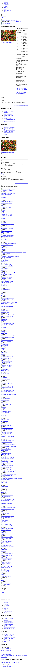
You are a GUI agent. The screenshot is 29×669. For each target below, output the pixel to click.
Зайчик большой (5, 412)
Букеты (6, 112)
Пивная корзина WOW (7, 299)
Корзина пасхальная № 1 (7, 194)
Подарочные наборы (9, 130)
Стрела (2, 416)
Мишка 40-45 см (5, 370)
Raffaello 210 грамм (6, 366)
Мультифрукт (4, 345)
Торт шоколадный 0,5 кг (7, 387)
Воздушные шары (8, 131)
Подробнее (4, 173)
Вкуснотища (4, 488)
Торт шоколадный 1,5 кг (7, 266)
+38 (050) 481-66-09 (7, 23)
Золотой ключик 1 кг (6, 358)
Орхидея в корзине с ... (7, 257)
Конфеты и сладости (9, 127)
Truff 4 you (3, 320)
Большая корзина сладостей (8, 475)
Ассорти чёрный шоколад (7, 471)
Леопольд (3, 354)
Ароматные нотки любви (7, 337)
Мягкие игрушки (8, 132)
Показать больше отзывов (21, 183)
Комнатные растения (9, 119)
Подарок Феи (4, 421)
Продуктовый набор (6, 463)
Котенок (3, 295)
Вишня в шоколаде (6, 504)
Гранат (2, 211)
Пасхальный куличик (6, 203)
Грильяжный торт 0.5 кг (7, 324)
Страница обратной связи (7, 655)
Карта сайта (4, 657)
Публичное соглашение (7, 666)
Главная (6, 2)
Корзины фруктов (8, 128)
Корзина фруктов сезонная (8, 395)
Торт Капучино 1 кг (6, 542)
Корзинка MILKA (5, 454)
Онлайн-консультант (6, 654)
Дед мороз (3, 249)
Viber (17, 93)
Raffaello (3, 534)
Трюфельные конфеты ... (7, 274)
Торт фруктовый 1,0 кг (7, 500)
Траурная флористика (9, 121)
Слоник (3, 328)
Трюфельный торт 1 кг (7, 517)
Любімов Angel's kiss (6, 467)
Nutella (2, 349)
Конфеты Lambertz (5, 232)
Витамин (3, 483)
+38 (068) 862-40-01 (16, 21)
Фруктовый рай (5, 572)
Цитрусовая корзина (6, 307)
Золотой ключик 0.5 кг (7, 383)
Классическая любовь (6, 496)
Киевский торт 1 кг (6, 404)
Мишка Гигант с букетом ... (8, 303)
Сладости (3, 287)
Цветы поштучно (8, 118)
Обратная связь (8, 10)
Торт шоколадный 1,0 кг (7, 525)
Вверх (2, 592)
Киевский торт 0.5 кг (6, 555)
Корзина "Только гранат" (7, 224)
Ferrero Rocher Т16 (5, 567)
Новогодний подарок (6, 215)
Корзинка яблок (5, 291)
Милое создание (5, 312)
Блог (5, 9)
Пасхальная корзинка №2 (7, 190)
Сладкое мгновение (6, 278)
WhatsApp (22, 93)
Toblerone (3, 240)
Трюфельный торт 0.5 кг (7, 546)
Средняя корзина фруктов (7, 458)
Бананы (3, 198)
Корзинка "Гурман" (6, 379)
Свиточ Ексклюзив (6, 559)
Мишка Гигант (4, 492)
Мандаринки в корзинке (7, 228)
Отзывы (6, 7)
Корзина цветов (8, 114)
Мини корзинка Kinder (7, 236)
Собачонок (3, 521)
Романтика (3, 261)
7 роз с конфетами (5, 584)
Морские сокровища (6, 341)
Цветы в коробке (8, 115)
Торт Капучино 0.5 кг (6, 538)
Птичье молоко (5, 513)
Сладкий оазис (4, 375)
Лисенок (3, 408)
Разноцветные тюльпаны (7, 152)
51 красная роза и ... (6, 479)
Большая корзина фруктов (7, 509)
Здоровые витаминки (6, 429)
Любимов (3, 551)
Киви (2, 219)
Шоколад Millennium (6, 530)
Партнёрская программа (21, 655)
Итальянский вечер (6, 362)
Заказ (5, 11)
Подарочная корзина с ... (7, 253)
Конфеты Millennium (6, 282)
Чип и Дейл (4, 333)
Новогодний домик (6, 207)
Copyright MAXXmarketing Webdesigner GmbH (21, 105)
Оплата (6, 3)
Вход (2, 17)
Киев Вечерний (5, 400)
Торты (5, 134)
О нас (5, 6)
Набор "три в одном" (6, 576)
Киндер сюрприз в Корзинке (8, 446)
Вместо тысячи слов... (6, 433)
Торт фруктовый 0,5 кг (7, 425)
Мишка (2, 580)
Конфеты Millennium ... (7, 245)
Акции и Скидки (8, 111)
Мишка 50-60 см (5, 450)
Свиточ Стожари (5, 563)
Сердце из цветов (8, 117)
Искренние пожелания (7, 437)
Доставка (6, 4)
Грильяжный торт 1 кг (6, 442)
